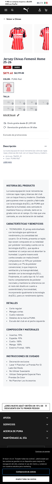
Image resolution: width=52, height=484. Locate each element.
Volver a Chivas (13, 19)
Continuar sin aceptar (42, 451)
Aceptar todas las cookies (26, 479)
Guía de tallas (9, 115)
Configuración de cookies (26, 472)
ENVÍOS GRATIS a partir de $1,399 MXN (19, 3)
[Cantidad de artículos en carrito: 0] (46, 10)
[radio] (8, 87)
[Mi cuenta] (39, 10)
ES (38, 3)
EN (41, 3)
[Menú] (6, 10)
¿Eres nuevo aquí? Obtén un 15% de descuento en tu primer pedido (23, 406)
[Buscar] (12, 10)
